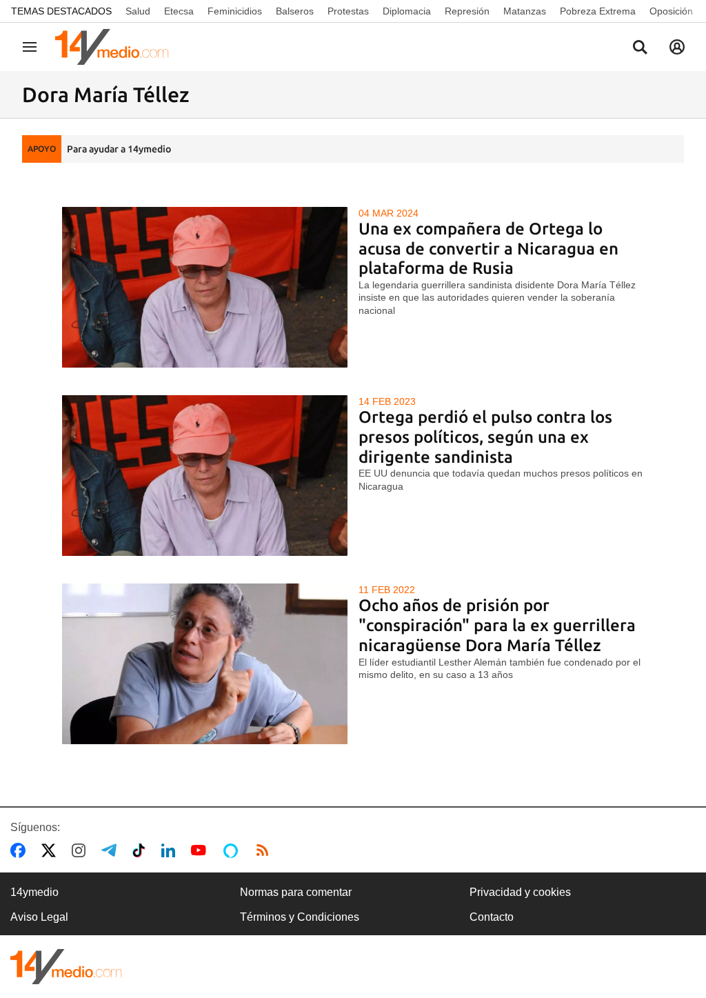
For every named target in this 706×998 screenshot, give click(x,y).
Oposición (671, 11)
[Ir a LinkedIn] (171, 850)
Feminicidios (235, 11)
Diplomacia (407, 11)
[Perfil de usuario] (677, 47)
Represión (467, 11)
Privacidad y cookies (520, 892)
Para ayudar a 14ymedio (119, 148)
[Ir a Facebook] (20, 850)
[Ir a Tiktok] (141, 850)
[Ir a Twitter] (51, 850)
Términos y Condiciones (299, 917)
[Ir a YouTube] (201, 850)
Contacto (492, 917)
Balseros (295, 11)
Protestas (348, 11)
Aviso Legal (39, 917)
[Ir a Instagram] (81, 850)
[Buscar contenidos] (640, 48)
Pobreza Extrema (598, 11)
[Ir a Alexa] (233, 850)
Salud (137, 11)
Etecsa (179, 11)
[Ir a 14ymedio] (116, 47)
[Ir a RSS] (265, 850)
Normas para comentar (296, 892)
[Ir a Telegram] (111, 850)
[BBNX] (66, 966)
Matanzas (524, 11)
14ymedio (34, 892)
